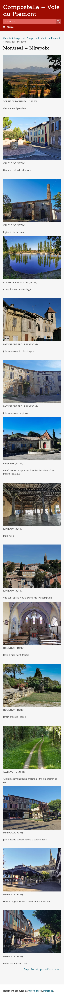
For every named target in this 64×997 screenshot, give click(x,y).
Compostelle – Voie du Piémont (31, 10)
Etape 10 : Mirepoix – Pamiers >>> (42, 969)
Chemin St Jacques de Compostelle (21, 38)
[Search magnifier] (58, 21)
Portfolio (48, 990)
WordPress (35, 990)
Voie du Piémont (51, 38)
